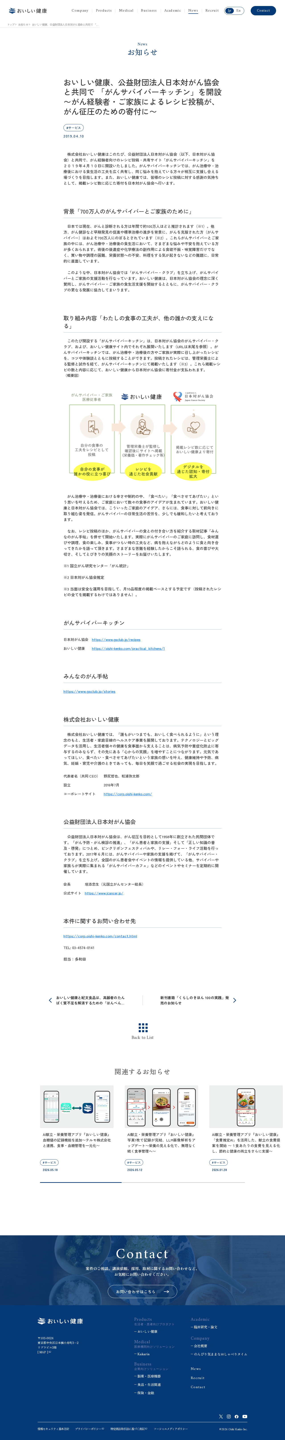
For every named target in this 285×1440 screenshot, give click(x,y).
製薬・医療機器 (149, 1376)
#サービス (73, 127)
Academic (172, 11)
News (193, 11)
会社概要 (200, 1345)
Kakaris (143, 1353)
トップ (10, 24)
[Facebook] (236, 1416)
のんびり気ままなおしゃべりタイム (220, 1354)
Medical (126, 11)
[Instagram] (229, 1416)
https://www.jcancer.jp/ (104, 893)
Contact (263, 11)
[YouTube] (244, 1416)
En (238, 10)
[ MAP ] (43, 1352)
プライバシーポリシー (88, 1429)
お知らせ (23, 24)
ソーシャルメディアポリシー (170, 1429)
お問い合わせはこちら (136, 1291)
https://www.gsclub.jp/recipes (116, 639)
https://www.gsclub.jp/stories (89, 691)
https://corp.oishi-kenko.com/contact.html (100, 936)
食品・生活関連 (149, 1384)
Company (80, 11)
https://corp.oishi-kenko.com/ (128, 793)
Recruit (212, 11)
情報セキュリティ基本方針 (53, 1429)
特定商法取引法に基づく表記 (127, 1429)
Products (104, 11)
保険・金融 (145, 1392)
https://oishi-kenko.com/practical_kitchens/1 (128, 648)
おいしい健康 (147, 1331)
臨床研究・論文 (205, 1327)
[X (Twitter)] (221, 1416)
